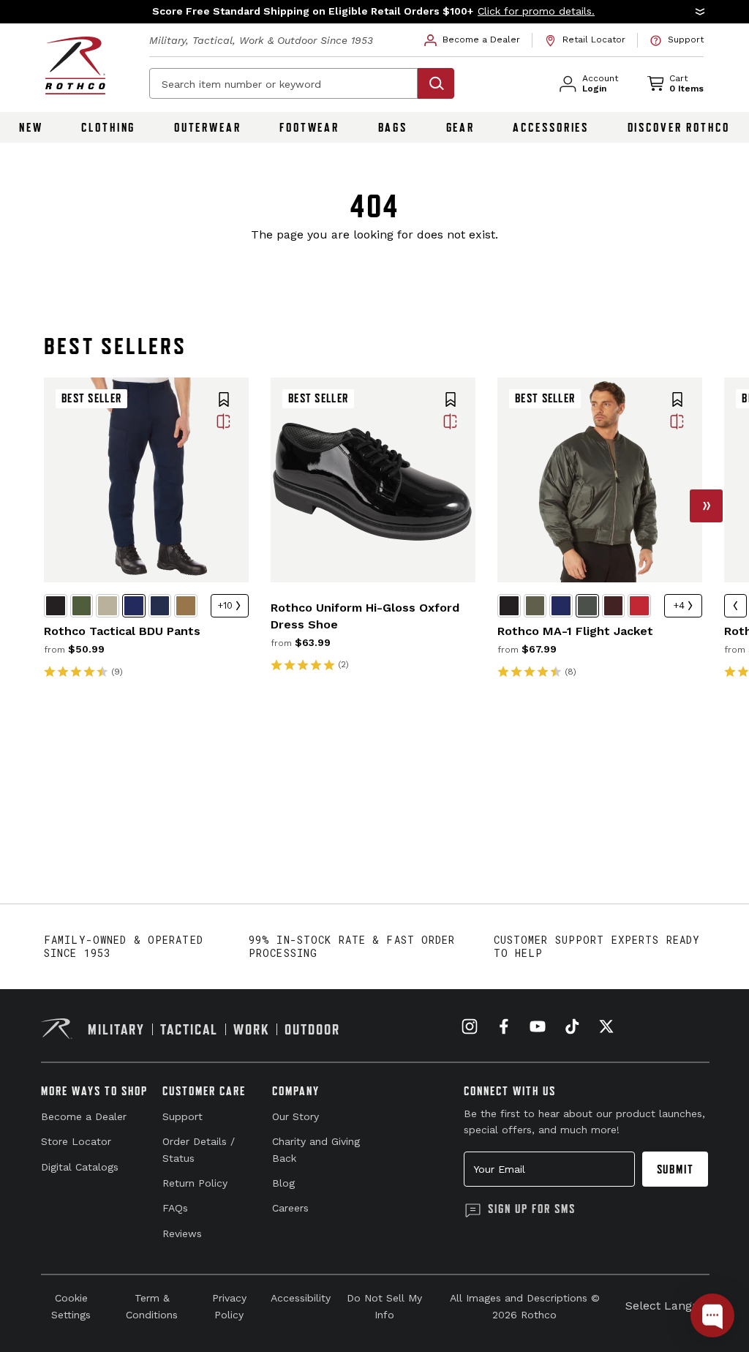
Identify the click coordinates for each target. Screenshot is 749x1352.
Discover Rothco (679, 127)
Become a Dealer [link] (84, 1116)
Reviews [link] (182, 1233)
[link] (472, 40)
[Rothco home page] (75, 65)
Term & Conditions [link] (152, 1306)
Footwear (309, 127)
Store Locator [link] (76, 1141)
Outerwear (207, 127)
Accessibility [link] (301, 1298)
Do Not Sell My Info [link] (384, 1306)
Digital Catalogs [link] (79, 1167)
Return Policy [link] (194, 1183)
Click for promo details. (536, 11)
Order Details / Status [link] (198, 1149)
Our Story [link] (295, 1116)
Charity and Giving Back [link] (316, 1149)
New (31, 127)
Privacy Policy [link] (229, 1306)
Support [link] (182, 1116)
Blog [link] (283, 1183)
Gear (460, 127)
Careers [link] (290, 1208)
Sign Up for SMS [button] (532, 1208)
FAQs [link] (175, 1208)
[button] (374, 11)
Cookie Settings (71, 1306)
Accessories (551, 127)
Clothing (108, 127)
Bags (393, 127)
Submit (675, 1169)
